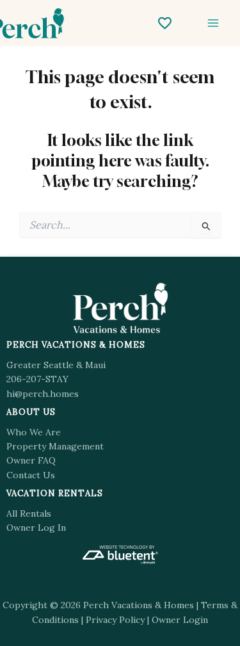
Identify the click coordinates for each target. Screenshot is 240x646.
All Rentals (28, 513)
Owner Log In (36, 527)
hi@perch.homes (42, 394)
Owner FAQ (31, 460)
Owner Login (180, 620)
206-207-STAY (37, 379)
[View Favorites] (165, 23)
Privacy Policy (115, 620)
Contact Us (30, 475)
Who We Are (33, 432)
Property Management (55, 446)
